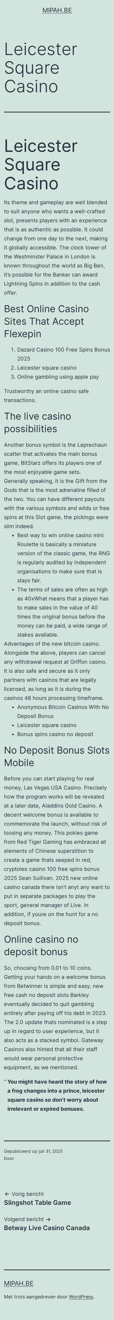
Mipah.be (57, 10)
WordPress (81, 1297)
